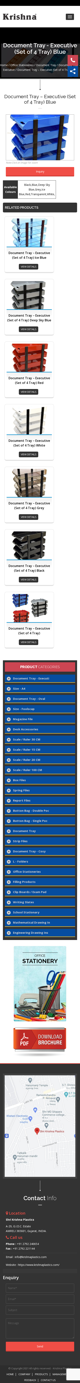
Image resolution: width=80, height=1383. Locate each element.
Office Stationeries (22, 65)
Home (4, 65)
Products (41, 1374)
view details (29, 266)
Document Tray (46, 65)
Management (61, 1374)
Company (24, 1374)
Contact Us (48, 1380)
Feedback (30, 1380)
